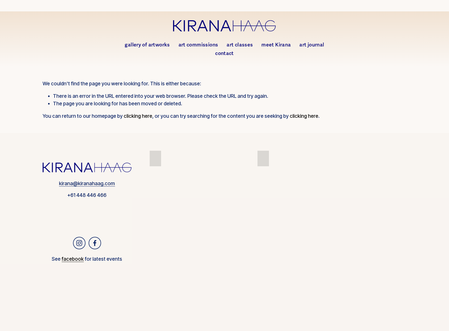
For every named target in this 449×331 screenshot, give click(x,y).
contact (224, 53)
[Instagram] (79, 243)
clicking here (138, 116)
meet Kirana (276, 45)
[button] (155, 158)
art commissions (198, 45)
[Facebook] (95, 243)
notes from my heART (392, 178)
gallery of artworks (147, 45)
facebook (73, 259)
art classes (240, 45)
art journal (311, 45)
